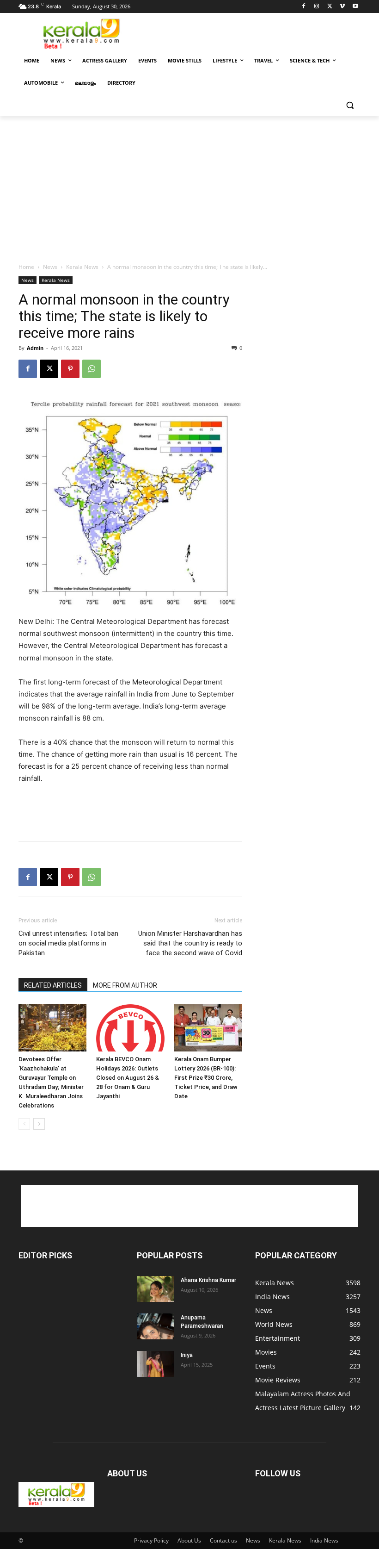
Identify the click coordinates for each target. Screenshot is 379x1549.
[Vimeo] (342, 6)
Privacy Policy (151, 1540)
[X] (329, 6)
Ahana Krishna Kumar (208, 1280)
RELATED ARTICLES (53, 985)
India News (324, 1540)
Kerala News (82, 267)
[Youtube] (355, 6)
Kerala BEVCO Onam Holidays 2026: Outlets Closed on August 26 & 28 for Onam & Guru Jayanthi (127, 1078)
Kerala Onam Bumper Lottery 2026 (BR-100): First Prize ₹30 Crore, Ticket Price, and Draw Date (206, 1078)
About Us (189, 1540)
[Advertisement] (252, 33)
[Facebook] (304, 6)
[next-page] (39, 1124)
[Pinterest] (70, 369)
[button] (350, 105)
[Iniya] (155, 1364)
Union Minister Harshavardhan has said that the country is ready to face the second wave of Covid (190, 943)
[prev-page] (24, 1124)
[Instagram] (317, 6)
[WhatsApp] (91, 369)
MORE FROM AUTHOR (125, 985)
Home (26, 267)
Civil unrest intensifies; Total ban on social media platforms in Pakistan (68, 943)
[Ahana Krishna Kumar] (155, 1289)
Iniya (187, 1355)
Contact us (223, 1540)
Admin (35, 347)
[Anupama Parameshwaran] (155, 1326)
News (50, 267)
